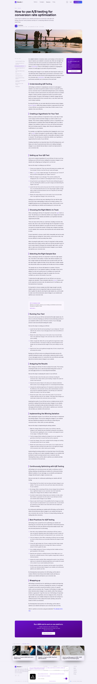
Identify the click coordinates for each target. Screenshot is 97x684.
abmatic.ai (54, 681)
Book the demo (74, 71)
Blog (16, 8)
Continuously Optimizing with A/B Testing (20, 81)
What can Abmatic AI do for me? (43, 673)
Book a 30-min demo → (48, 633)
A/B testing (34, 66)
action (33, 133)
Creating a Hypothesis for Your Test (19, 64)
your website (33, 105)
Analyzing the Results (19, 75)
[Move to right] (64, 671)
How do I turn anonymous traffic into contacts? (57, 673)
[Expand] (66, 671)
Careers (75, 670)
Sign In (71, 2)
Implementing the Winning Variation (19, 78)
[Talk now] (64, 678)
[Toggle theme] (67, 2)
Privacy (75, 673)
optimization (41, 77)
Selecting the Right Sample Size (19, 71)
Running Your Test (18, 73)
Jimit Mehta (20, 25)
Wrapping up (17, 86)
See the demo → (33, 308)
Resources (48, 2)
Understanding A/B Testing (19, 61)
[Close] (67, 668)
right (58, 213)
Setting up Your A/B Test (19, 66)
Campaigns (42, 2)
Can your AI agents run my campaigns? (44, 675)
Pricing (54, 2)
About (75, 668)
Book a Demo (78, 2)
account (55, 280)
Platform (35, 2)
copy (35, 172)
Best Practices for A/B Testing (19, 84)
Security (75, 672)
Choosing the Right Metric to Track (20, 69)
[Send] (66, 679)
